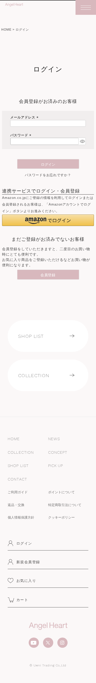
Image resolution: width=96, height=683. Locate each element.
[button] (48, 220)
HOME (6, 29)
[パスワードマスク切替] (82, 141)
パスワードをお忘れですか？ (48, 175)
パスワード (21, 135)
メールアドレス (25, 117)
